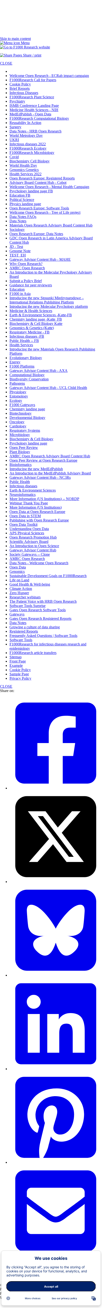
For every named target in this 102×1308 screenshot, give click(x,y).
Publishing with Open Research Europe (39, 520)
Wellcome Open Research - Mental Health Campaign (49, 187)
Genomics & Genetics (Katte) (31, 328)
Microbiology (19, 435)
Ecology (15, 400)
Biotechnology (20, 413)
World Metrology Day (26, 135)
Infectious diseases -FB (26, 336)
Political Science (21, 200)
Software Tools (20, 640)
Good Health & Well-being (29, 584)
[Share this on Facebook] (55, 788)
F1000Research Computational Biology (39, 118)
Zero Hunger (19, 593)
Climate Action (20, 589)
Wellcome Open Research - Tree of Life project (44, 212)
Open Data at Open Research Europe (37, 512)
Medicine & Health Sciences (30, 311)
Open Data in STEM (25, 516)
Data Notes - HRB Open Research (35, 131)
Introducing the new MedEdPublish (36, 469)
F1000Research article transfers (32, 653)
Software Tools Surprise (27, 606)
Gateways (16, 614)
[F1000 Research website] (25, 47)
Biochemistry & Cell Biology (31, 439)
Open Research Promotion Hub (33, 537)
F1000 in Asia (20, 294)
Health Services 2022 (25, 174)
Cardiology (17, 426)
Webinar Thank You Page (28, 503)
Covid (14, 157)
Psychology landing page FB (31, 191)
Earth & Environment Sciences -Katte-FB (40, 315)
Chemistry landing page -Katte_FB (35, 319)
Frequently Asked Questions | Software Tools (43, 636)
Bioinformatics (20, 465)
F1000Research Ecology (27, 148)
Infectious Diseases (23, 93)
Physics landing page (25, 204)
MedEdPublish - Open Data (30, 114)
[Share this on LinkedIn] (55, 1069)
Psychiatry (17, 101)
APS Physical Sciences (26, 533)
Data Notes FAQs (22, 217)
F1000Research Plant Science (31, 97)
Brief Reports (19, 88)
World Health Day (23, 165)
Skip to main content (15, 39)
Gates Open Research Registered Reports (40, 618)
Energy (14, 362)
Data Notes (17, 221)
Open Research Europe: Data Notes (36, 234)
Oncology (16, 422)
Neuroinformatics (22, 495)
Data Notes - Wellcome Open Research (38, 563)
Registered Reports (23, 631)
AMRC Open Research (27, 268)
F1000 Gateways (22, 405)
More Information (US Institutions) (35, 507)
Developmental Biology (27, 418)
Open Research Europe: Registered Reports (42, 178)
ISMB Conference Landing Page (34, 106)
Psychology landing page (28, 443)
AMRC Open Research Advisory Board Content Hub (49, 456)
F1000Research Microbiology (31, 153)
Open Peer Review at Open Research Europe (43, 460)
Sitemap (15, 657)
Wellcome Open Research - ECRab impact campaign (49, 76)
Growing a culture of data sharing (34, 627)
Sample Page (19, 674)
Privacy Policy (20, 678)
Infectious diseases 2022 (27, 144)
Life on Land (19, 580)
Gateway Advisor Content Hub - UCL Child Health (48, 388)
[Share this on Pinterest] (55, 1162)
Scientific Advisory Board (28, 542)
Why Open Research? (25, 264)
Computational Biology (27, 375)
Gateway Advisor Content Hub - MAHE (40, 259)
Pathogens (17, 383)
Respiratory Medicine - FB (29, 332)
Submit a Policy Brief (25, 281)
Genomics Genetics (24, 170)
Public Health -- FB (24, 341)
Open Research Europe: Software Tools (39, 208)
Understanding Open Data (29, 529)
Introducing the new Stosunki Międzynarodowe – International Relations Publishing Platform (46, 300)
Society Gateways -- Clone (29, 554)
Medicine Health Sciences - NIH (33, 110)
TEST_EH (17, 255)
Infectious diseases (23, 486)
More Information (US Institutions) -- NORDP (44, 499)
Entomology (18, 396)
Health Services (21, 345)
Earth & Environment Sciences (32, 490)
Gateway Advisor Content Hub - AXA (38, 371)
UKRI (14, 140)
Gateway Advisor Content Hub (32, 550)
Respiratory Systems (24, 430)
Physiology (17, 392)
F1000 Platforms (21, 366)
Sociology (17, 229)
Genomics (17, 571)
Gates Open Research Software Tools (37, 610)
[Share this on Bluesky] (55, 975)
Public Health (19, 482)
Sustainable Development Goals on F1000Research (48, 576)
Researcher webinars (25, 597)
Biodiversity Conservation (29, 379)
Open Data (17, 567)
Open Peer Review (23, 447)
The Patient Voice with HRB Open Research (43, 601)
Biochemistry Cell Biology (29, 161)
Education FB (19, 195)
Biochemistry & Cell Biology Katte (35, 324)
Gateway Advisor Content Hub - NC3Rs (40, 477)
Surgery (15, 127)
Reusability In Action (25, 123)
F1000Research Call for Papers (32, 80)
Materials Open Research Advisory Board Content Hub (51, 225)
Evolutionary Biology (25, 358)
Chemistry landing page (27, 409)
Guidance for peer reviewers (30, 285)
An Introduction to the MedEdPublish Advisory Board (50, 473)
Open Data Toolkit (23, 524)
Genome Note (20, 251)
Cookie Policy (20, 84)
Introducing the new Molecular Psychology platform (48, 306)
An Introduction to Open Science (34, 546)
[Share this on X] (55, 882)
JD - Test (16, 247)
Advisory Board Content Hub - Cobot (37, 182)
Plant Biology (19, 452)
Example (16, 665)
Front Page (17, 661)
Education (17, 289)
